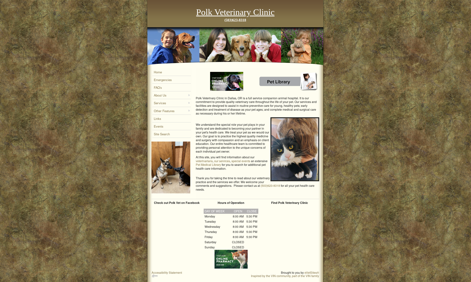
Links (157, 118)
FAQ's (158, 87)
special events (240, 161)
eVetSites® (311, 272)
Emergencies (163, 79)
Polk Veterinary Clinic (235, 12)
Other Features (164, 110)
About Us (160, 95)
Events (158, 126)
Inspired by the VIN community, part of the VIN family (285, 276)
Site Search (162, 134)
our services (222, 161)
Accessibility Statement (167, 272)
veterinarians (204, 161)
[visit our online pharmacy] (227, 81)
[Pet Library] (288, 81)
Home (158, 72)
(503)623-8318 (235, 20)
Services (160, 103)
